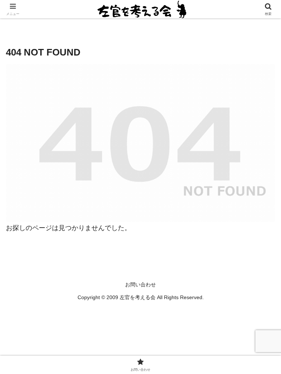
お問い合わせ (140, 284)
